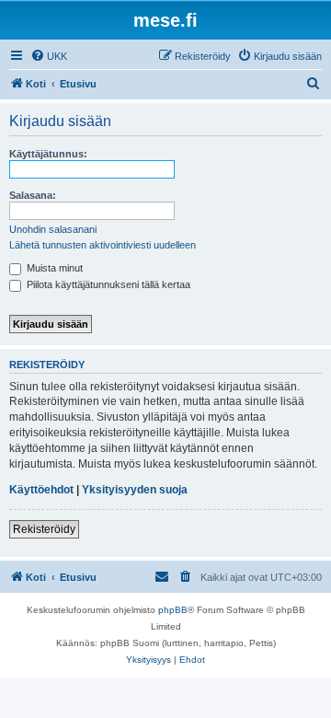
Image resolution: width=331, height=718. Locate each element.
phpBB (173, 610)
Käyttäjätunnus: (48, 153)
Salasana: (32, 195)
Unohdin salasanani (53, 229)
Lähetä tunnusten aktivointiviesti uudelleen (102, 244)
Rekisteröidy (44, 529)
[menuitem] (48, 56)
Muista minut (53, 267)
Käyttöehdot (41, 489)
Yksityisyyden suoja (135, 489)
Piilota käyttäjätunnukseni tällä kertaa (107, 284)
